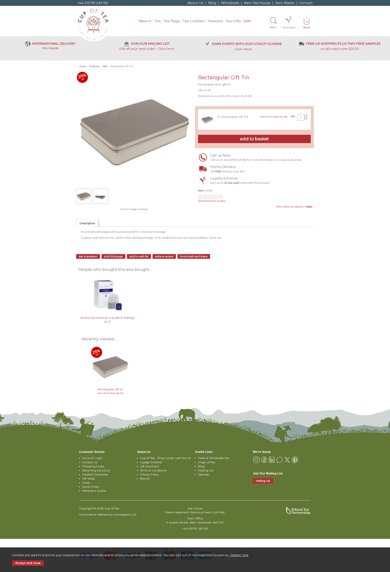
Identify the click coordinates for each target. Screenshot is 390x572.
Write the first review (211, 200)
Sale (247, 21)
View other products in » (295, 206)
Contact (306, 3)
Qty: (292, 116)
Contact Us (89, 462)
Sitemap (203, 474)
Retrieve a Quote (94, 490)
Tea (157, 21)
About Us (195, 3)
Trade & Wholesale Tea (213, 458)
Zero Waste (285, 3)
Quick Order (90, 486)
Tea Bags (171, 21)
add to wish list (138, 256)
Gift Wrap (88, 478)
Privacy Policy (149, 474)
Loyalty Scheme (151, 462)
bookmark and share (194, 256)
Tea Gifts (233, 21)
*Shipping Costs (93, 466)
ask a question (88, 256)
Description (87, 223)
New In (145, 21)
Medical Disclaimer (95, 474)
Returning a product (96, 470)
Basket (306, 25)
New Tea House (257, 3)
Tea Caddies (193, 21)
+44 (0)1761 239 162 (92, 3)
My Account (289, 27)
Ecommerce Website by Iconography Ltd (107, 514)
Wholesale (230, 3)
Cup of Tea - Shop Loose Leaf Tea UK (165, 458)
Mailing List (205, 470)
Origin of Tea (206, 462)
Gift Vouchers (149, 466)
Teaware (215, 21)
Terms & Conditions (153, 470)
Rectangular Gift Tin (110, 389)
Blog (212, 3)
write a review (164, 256)
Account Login (92, 458)
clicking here (239, 555)
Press (86, 482)
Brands (145, 478)
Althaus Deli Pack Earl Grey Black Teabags (107, 317)
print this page (113, 256)
